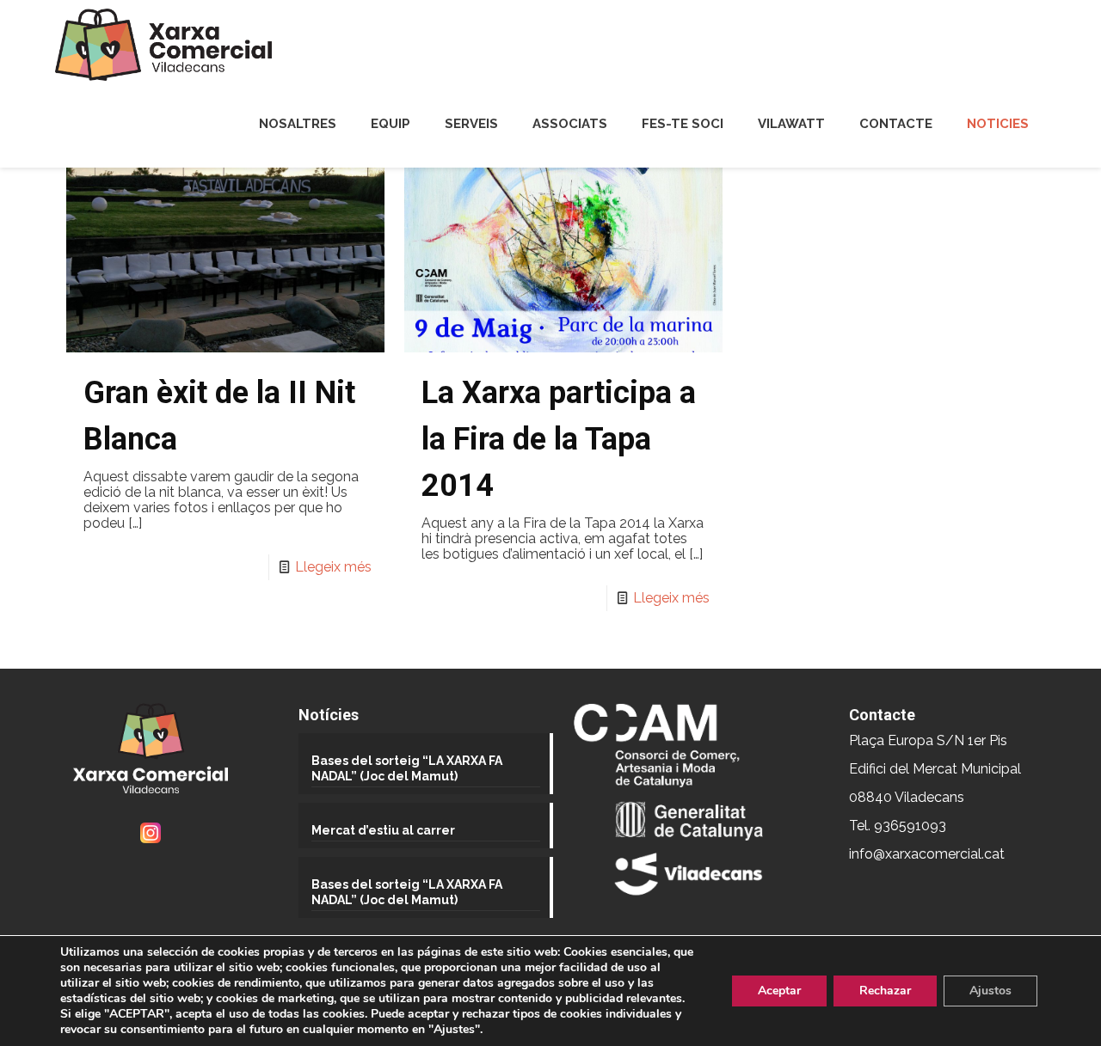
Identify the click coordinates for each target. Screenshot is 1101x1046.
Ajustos (990, 990)
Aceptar (779, 990)
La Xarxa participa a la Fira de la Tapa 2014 (558, 439)
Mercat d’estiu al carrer (383, 830)
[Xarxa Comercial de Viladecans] (163, 44)
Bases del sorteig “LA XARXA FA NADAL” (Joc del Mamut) (406, 768)
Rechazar (885, 990)
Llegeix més (333, 567)
